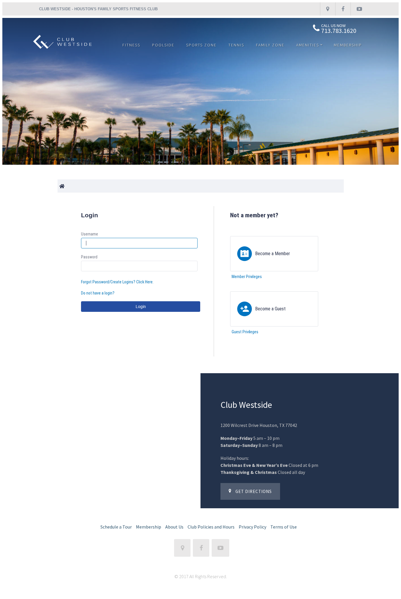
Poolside (163, 45)
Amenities (307, 45)
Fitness (131, 45)
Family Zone (270, 45)
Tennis (236, 45)
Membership (348, 45)
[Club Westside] (62, 48)
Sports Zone (201, 45)
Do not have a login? (97, 293)
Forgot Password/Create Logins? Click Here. (117, 282)
